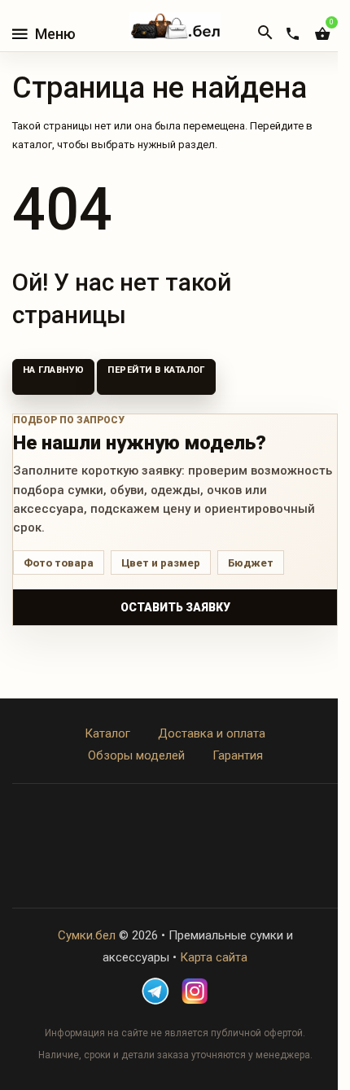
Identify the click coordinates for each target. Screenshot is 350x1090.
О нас (175, 812)
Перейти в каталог (155, 370)
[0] (322, 33)
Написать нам (175, 856)
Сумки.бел (87, 935)
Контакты (175, 834)
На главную (53, 370)
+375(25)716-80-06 (175, 878)
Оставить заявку (175, 607)
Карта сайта (213, 957)
